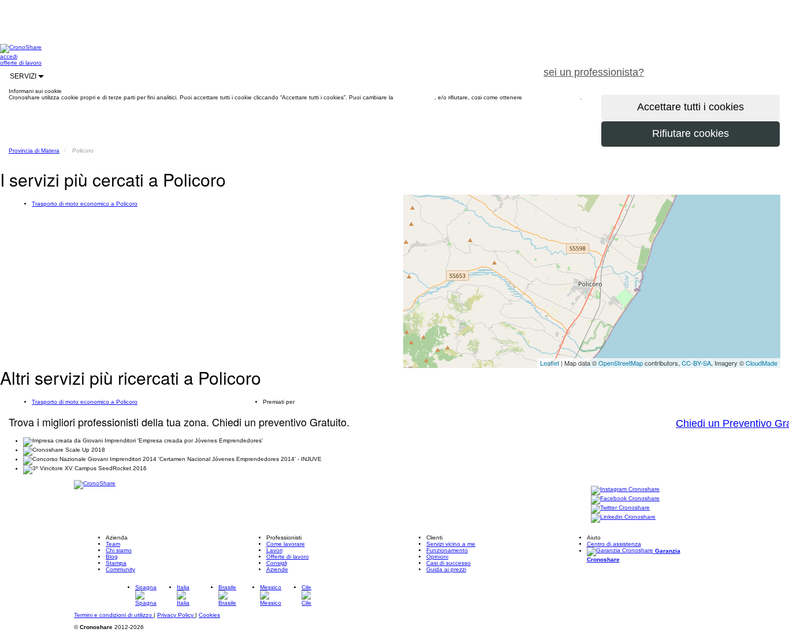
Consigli (276, 563)
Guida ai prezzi (446, 569)
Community (120, 569)
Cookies (209, 615)
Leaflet (549, 362)
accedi (8, 56)
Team (113, 544)
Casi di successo (448, 563)
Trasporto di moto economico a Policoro (84, 203)
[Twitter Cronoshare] (620, 508)
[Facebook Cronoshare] (625, 499)
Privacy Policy (176, 615)
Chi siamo (119, 550)
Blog (112, 556)
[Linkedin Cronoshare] (623, 517)
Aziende (277, 569)
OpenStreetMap (620, 362)
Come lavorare (285, 544)
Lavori (274, 550)
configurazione (414, 97)
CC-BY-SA (696, 362)
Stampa (116, 563)
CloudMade (761, 362)
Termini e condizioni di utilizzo (114, 615)
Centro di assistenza (614, 544)
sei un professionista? (594, 72)
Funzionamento (447, 550)
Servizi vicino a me (450, 544)
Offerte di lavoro (287, 556)
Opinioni (437, 556)
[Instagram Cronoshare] (625, 489)
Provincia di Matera (34, 150)
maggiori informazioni (552, 97)
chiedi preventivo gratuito (721, 66)
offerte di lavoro (21, 62)
